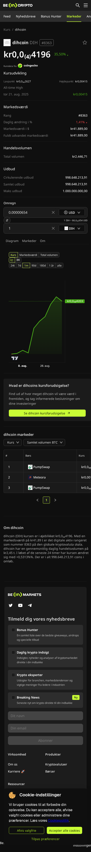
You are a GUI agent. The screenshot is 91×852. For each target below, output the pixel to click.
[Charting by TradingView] (15, 358)
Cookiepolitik (58, 820)
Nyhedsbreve (26, 16)
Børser (50, 771)
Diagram (12, 241)
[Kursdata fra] (28, 66)
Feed (7, 16)
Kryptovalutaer (56, 764)
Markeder (74, 16)
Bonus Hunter (51, 16)
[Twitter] (10, 606)
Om (42, 241)
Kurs (7, 29)
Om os (12, 764)
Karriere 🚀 (16, 771)
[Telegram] (30, 606)
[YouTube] (20, 606)
